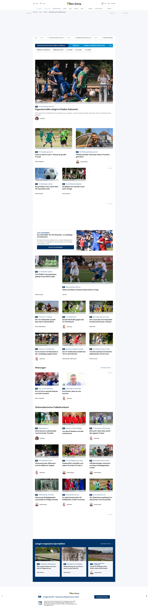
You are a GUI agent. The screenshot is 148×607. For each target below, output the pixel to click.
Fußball (45, 12)
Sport (40, 12)
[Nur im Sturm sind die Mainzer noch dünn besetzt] (47, 379)
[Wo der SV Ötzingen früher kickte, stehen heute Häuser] (100, 554)
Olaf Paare (69, 326)
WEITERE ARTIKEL (106, 368)
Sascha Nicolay (84, 162)
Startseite (35, 12)
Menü (37, 3)
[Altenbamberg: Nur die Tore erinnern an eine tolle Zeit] (74, 554)
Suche (44, 3)
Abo (105, 3)
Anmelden (112, 3)
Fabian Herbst (98, 572)
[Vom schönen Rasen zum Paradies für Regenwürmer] (47, 554)
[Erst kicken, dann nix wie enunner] (74, 379)
